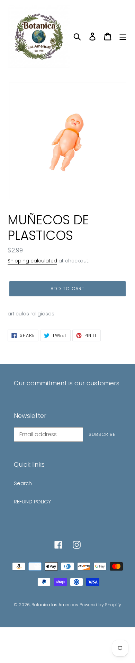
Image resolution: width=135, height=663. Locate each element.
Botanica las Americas (55, 605)
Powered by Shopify (100, 605)
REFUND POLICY (32, 501)
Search (23, 483)
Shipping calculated (32, 260)
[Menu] (122, 36)
